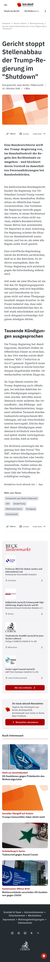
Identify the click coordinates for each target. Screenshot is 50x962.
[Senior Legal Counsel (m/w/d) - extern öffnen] (42, 678)
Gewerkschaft (12, 514)
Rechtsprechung (37, 23)
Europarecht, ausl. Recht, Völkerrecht (21, 498)
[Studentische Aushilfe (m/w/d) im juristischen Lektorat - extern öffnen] (42, 647)
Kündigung (30, 509)
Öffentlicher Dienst (14, 509)
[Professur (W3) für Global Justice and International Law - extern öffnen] (42, 580)
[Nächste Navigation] (45, 11)
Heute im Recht (20, 23)
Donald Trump (19, 503)
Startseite (6, 23)
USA (7, 503)
